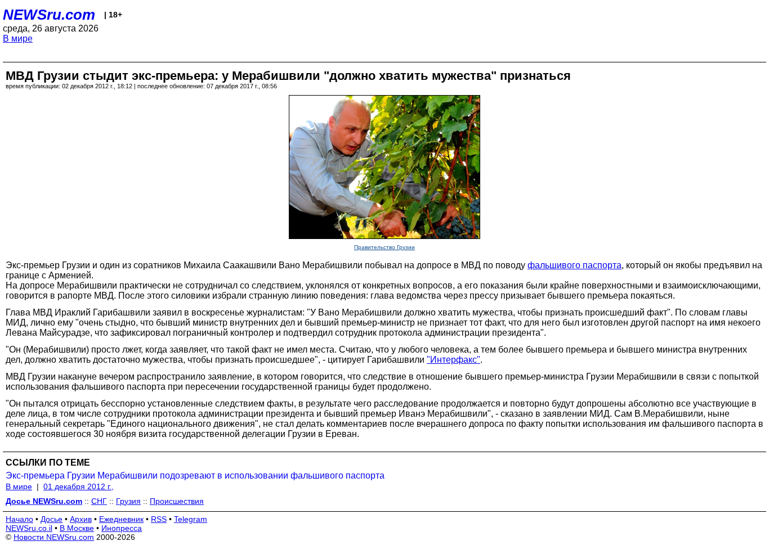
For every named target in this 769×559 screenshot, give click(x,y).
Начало (19, 519)
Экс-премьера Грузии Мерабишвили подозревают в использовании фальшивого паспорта (195, 475)
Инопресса (121, 528)
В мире (18, 38)
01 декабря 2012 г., (78, 486)
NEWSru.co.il (29, 528)
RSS (159, 519)
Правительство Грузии (384, 247)
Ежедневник (121, 519)
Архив (81, 519)
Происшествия (177, 501)
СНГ (99, 501)
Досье (51, 519)
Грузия (128, 501)
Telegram (190, 519)
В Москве (77, 528)
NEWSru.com (49, 14)
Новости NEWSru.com (54, 537)
